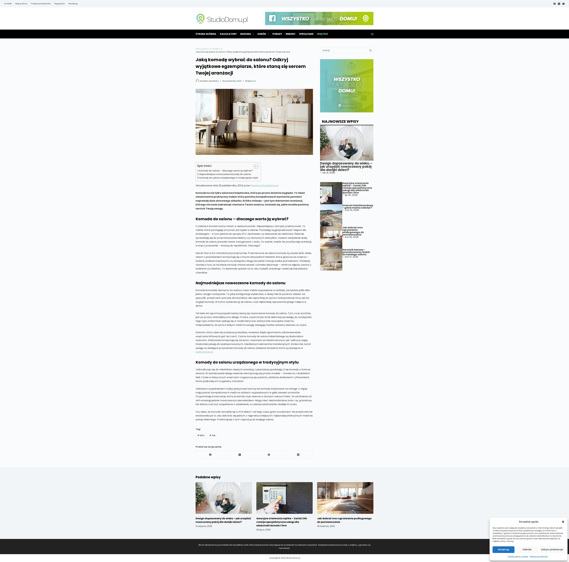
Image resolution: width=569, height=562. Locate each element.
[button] (563, 521)
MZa (200, 435)
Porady (277, 33)
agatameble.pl (204, 352)
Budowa (245, 33)
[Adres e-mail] (563, 4)
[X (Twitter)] (559, 4)
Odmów (527, 549)
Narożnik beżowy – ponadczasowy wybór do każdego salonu (356, 252)
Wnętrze (322, 33)
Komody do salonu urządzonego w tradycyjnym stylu (228, 177)
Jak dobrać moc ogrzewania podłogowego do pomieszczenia (353, 231)
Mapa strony (21, 3)
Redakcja (73, 3)
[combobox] (344, 50)
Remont (290, 33)
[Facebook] (554, 4)
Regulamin (60, 3)
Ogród (261, 33)
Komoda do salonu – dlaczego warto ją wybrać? (226, 170)
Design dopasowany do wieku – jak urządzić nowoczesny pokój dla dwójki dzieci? (346, 166)
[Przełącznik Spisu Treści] (254, 166)
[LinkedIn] (298, 454)
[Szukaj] (372, 34)
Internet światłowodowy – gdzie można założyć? (357, 206)
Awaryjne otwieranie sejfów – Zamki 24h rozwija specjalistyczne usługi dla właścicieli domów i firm (357, 187)
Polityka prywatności (539, 556)
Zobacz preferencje (552, 549)
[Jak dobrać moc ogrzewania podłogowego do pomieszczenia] (345, 498)
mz (254, 81)
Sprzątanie (306, 33)
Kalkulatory (228, 33)
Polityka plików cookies (518, 556)
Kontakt (8, 3)
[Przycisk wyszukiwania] (370, 50)
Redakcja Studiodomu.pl (265, 185)
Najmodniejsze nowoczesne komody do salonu (225, 174)
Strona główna (206, 33)
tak (212, 435)
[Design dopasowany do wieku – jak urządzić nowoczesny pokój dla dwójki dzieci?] (224, 498)
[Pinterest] (269, 454)
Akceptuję (503, 549)
